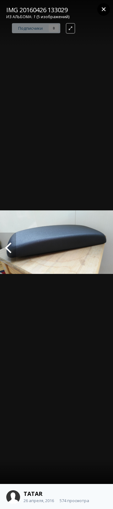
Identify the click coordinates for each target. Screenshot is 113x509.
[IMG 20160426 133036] (8, 247)
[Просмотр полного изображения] (70, 28)
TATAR (33, 493)
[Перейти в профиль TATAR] (13, 497)
